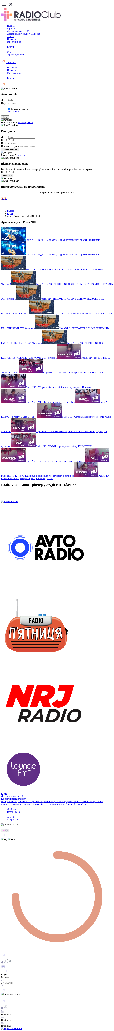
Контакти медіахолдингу (13, 798)
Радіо (4, 793)
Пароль (5, 103)
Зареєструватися (15, 54)
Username (11, 62)
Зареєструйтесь (25, 122)
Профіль (11, 39)
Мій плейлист (14, 42)
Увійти (10, 36)
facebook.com (13, 812)
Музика (11, 28)
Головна (11, 211)
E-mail (4, 140)
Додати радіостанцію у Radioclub (24, 33)
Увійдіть (20, 155)
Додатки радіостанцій (18, 31)
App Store (12, 817)
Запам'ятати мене (19, 109)
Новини (11, 25)
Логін (4, 100)
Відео (10, 213)
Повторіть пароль (10, 146)
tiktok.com (12, 809)
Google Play (13, 819)
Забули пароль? (15, 111)
